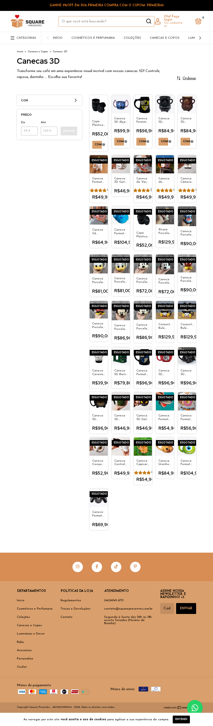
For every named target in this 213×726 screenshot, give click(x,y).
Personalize (25, 658)
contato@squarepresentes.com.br (128, 608)
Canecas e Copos (164, 38)
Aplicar (69, 130)
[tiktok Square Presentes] (116, 567)
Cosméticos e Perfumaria (93, 38)
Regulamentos (71, 600)
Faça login (171, 18)
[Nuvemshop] (180, 708)
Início (58, 38)
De (23, 122)
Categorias (26, 38)
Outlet (22, 667)
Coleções (132, 38)
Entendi (181, 719)
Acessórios (24, 650)
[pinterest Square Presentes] (135, 567)
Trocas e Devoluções (75, 608)
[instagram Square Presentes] (77, 567)
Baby (20, 642)
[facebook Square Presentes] (97, 567)
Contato (66, 617)
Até (43, 122)
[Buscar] (148, 21)
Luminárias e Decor (31, 633)
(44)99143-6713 (114, 600)
